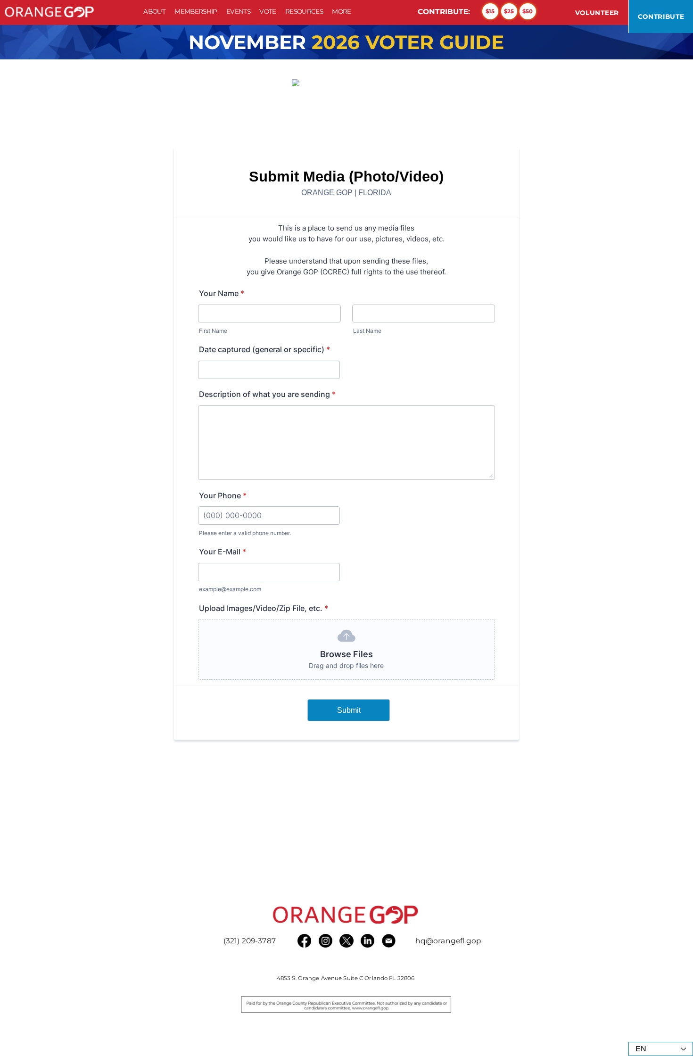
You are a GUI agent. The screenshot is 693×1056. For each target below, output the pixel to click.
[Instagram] (325, 941)
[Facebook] (304, 941)
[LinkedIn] (367, 941)
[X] (346, 941)
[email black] (389, 941)
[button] (196, 11)
